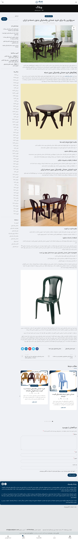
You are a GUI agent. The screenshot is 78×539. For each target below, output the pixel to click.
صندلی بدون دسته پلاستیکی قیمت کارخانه (63, 395)
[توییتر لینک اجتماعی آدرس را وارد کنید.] (33, 348)
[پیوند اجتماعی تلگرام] (22, 348)
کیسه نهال (16, 241)
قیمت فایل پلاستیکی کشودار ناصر (11, 65)
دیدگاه (75, 434)
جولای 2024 (15, 96)
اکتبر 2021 (16, 172)
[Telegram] (3, 484)
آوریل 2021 (16, 187)
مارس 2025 (15, 80)
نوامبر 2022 (15, 145)
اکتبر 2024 (16, 88)
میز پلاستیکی (15, 246)
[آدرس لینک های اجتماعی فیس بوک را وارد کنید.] (37, 348)
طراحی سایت (56, 533)
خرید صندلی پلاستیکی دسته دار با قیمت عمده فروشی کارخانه (34, 390)
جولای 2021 (15, 180)
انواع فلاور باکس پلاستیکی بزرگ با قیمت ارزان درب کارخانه (10, 29)
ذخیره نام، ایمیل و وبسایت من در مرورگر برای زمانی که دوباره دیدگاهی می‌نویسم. (57, 471)
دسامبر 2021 (15, 166)
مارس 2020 (15, 211)
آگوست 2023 (15, 122)
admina (15, 56)
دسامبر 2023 (15, 111)
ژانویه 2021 (16, 195)
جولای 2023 (15, 125)
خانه (42, 10)
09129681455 (30, 530)
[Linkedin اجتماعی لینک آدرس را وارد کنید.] (26, 348)
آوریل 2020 (16, 208)
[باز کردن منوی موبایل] (76, 2)
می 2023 (16, 130)
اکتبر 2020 (16, 201)
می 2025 (16, 75)
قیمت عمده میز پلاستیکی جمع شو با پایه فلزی (10, 33)
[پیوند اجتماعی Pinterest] (29, 348)
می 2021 (16, 185)
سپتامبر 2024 (15, 90)
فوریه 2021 (16, 193)
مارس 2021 (16, 190)
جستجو (16, 16)
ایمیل (75, 458)
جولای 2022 (15, 156)
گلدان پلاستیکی (15, 244)
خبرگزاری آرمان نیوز (29, 533)
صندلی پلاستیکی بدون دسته (55, 349)
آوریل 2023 (15, 132)
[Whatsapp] (5, 484)
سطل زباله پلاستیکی (14, 236)
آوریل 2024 (15, 104)
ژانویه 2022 (15, 164)
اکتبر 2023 (16, 117)
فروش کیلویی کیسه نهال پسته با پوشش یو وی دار (10, 38)
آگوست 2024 (15, 93)
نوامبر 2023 (15, 114)
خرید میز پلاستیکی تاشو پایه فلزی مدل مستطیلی (10, 42)
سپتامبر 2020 (15, 203)
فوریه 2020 (16, 214)
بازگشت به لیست (48, 356)
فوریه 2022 (16, 161)
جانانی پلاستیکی (14, 225)
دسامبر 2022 (15, 143)
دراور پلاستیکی (15, 231)
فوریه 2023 (15, 138)
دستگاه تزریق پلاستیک (13, 233)
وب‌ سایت (75, 465)
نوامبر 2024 (15, 85)
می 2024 (16, 101)
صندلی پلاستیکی (37, 10)
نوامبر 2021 (16, 169)
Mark (15, 64)
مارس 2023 (15, 135)
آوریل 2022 (16, 159)
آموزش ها (16, 223)
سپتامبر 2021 (15, 174)
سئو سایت (50, 533)
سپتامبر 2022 (15, 151)
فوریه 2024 (15, 109)
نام (76, 452)
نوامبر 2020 (16, 198)
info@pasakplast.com (12, 530)
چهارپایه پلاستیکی (14, 228)
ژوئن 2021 (16, 182)
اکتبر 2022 (16, 148)
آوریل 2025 (15, 77)
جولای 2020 (15, 206)
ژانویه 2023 (15, 140)
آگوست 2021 (15, 177)
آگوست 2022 (15, 153)
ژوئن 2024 (16, 98)
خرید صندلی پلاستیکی (70, 349)
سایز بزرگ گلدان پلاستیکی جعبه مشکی (11, 57)
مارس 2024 (15, 106)
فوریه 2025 (15, 83)
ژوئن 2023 (16, 127)
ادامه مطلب (63, 407)
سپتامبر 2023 (15, 119)
